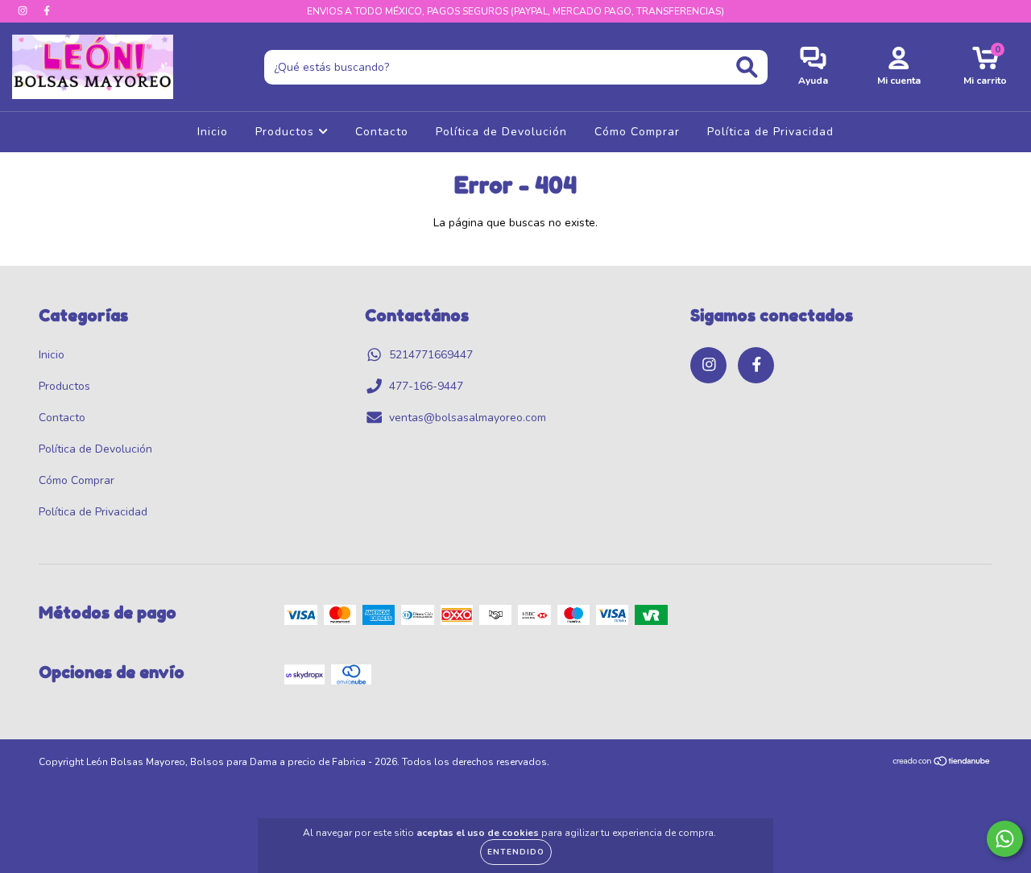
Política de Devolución (501, 131)
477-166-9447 (426, 386)
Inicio (212, 131)
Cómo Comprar (637, 131)
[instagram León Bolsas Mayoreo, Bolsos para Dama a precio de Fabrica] (24, 11)
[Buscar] (747, 67)
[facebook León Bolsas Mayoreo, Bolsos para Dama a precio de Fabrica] (46, 11)
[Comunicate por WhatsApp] (1005, 839)
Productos (286, 131)
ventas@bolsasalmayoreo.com (467, 417)
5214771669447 (431, 354)
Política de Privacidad (770, 131)
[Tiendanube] (942, 763)
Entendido (515, 852)
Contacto (381, 131)
